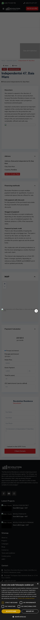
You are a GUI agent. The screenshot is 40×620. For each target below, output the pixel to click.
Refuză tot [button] (30, 611)
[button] (20, 616)
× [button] (37, 584)
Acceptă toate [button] (11, 611)
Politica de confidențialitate (26, 598)
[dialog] (20, 601)
